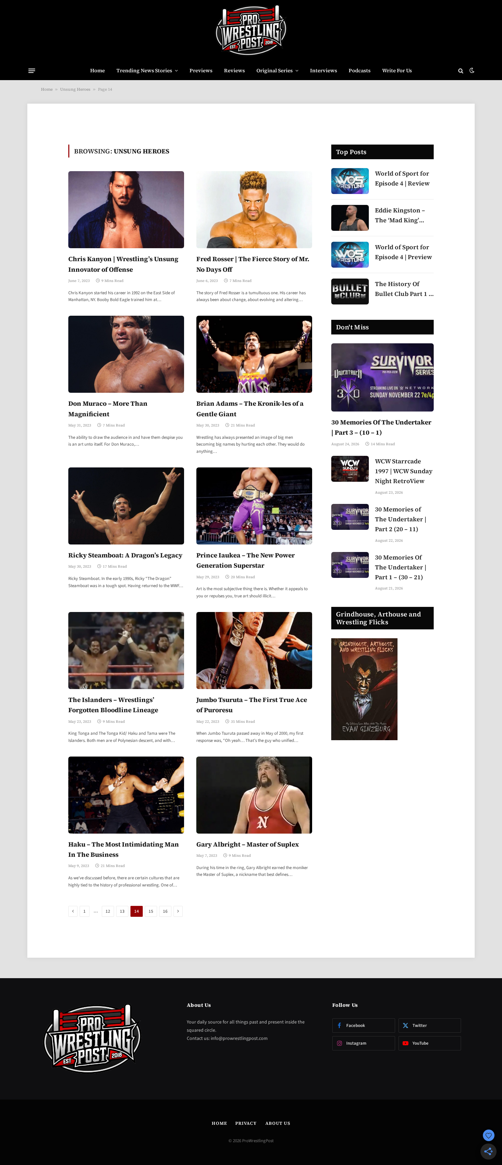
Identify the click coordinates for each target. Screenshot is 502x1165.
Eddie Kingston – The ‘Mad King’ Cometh (400, 215)
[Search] (461, 70)
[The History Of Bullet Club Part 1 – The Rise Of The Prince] (350, 291)
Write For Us (397, 70)
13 (122, 911)
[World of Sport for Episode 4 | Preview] (350, 255)
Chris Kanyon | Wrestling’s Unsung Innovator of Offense (123, 263)
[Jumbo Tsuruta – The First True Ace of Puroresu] (254, 650)
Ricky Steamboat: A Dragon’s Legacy (125, 555)
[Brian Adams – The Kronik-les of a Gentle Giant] (254, 354)
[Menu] (31, 70)
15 (151, 911)
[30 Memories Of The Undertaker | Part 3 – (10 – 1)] (382, 377)
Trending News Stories (144, 70)
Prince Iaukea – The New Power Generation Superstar (245, 560)
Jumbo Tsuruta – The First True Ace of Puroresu (251, 704)
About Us (277, 1123)
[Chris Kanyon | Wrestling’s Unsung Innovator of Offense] (126, 209)
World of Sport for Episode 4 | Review (402, 178)
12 (108, 911)
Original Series (274, 70)
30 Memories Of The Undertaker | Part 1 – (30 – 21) (400, 567)
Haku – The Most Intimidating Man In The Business (123, 849)
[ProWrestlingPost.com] (251, 30)
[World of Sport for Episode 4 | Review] (350, 181)
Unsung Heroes (75, 89)
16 (165, 911)
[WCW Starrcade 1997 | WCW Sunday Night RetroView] (350, 469)
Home (97, 70)
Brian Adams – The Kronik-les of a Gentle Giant (250, 408)
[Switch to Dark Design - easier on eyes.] (471, 71)
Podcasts (360, 70)
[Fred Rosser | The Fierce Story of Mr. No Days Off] (254, 209)
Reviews (234, 70)
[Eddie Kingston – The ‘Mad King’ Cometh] (350, 218)
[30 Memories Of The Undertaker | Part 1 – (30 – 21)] (350, 565)
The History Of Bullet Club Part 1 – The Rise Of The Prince (403, 289)
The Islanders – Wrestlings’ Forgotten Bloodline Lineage (113, 704)
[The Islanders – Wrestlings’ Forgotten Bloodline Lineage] (126, 650)
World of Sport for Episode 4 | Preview (403, 252)
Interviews (323, 70)
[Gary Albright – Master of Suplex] (254, 795)
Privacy (245, 1123)
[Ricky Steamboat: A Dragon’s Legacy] (126, 505)
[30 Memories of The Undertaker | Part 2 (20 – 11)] (350, 517)
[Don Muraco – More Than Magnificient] (126, 354)
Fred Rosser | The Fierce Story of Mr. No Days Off (252, 263)
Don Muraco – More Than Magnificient (108, 408)
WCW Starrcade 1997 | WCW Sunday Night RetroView (404, 471)
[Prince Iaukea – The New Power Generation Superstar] (254, 505)
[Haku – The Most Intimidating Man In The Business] (126, 795)
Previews (201, 70)
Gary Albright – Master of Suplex (247, 844)
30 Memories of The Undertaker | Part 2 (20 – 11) (400, 519)
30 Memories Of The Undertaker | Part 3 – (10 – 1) (381, 427)
